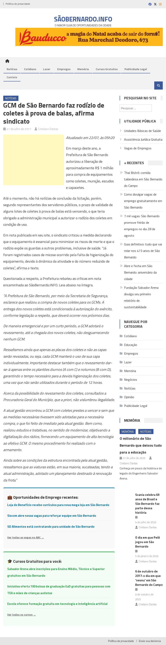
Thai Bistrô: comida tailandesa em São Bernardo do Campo (143, 179)
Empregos (63, 69)
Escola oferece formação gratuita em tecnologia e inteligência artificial (57, 603)
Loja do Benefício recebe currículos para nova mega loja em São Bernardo (58, 505)
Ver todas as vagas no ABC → (25, 537)
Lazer (46, 69)
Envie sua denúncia (150, 641)
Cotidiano (30, 69)
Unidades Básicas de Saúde (142, 130)
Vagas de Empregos (137, 148)
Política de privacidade (18, 4)
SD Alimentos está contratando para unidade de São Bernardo (51, 526)
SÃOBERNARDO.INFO (83, 19)
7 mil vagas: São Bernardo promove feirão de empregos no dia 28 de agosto (142, 226)
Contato (12, 77)
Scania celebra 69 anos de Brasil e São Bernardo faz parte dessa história (147, 503)
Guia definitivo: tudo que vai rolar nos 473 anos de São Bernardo (143, 251)
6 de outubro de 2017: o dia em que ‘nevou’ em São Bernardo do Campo (149, 578)
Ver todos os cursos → (21, 615)
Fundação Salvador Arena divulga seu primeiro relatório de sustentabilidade (141, 297)
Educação (130, 344)
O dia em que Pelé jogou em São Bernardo (147, 542)
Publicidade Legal (136, 69)
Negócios (130, 379)
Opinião (129, 397)
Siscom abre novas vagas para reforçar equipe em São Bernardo (51, 515)
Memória (83, 69)
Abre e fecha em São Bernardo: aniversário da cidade (140, 272)
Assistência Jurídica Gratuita (143, 139)
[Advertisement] (33, 160)
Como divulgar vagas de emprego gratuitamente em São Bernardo (143, 201)
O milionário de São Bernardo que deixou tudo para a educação (141, 445)
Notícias (12, 69)
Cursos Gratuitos (107, 69)
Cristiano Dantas (48, 129)
